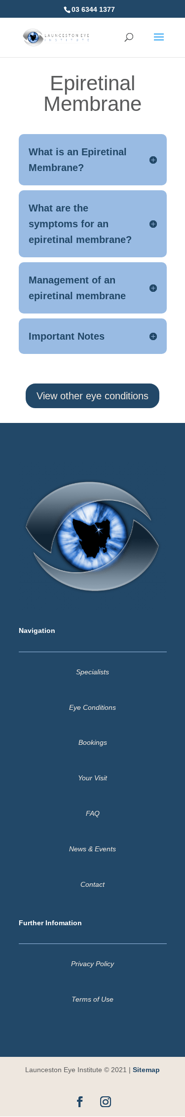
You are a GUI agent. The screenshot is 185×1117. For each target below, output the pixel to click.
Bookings (92, 742)
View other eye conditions (92, 395)
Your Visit (92, 778)
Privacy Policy (92, 964)
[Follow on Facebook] (80, 1102)
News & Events (92, 849)
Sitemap (146, 1070)
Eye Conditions (92, 707)
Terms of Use (92, 999)
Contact (92, 884)
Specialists (92, 672)
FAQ (93, 813)
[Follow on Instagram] (105, 1102)
